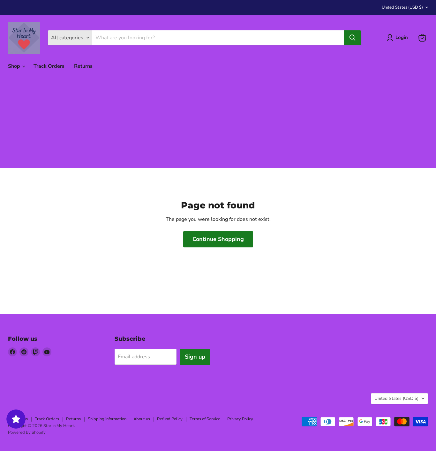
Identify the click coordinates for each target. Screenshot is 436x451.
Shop (14, 66)
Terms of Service (205, 419)
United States (402, 7)
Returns (83, 66)
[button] (398, 38)
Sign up (195, 357)
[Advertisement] (218, 123)
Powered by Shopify (27, 432)
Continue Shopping (218, 239)
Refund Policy (170, 419)
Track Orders (49, 66)
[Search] (352, 37)
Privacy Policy (240, 419)
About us (141, 419)
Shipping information (107, 419)
